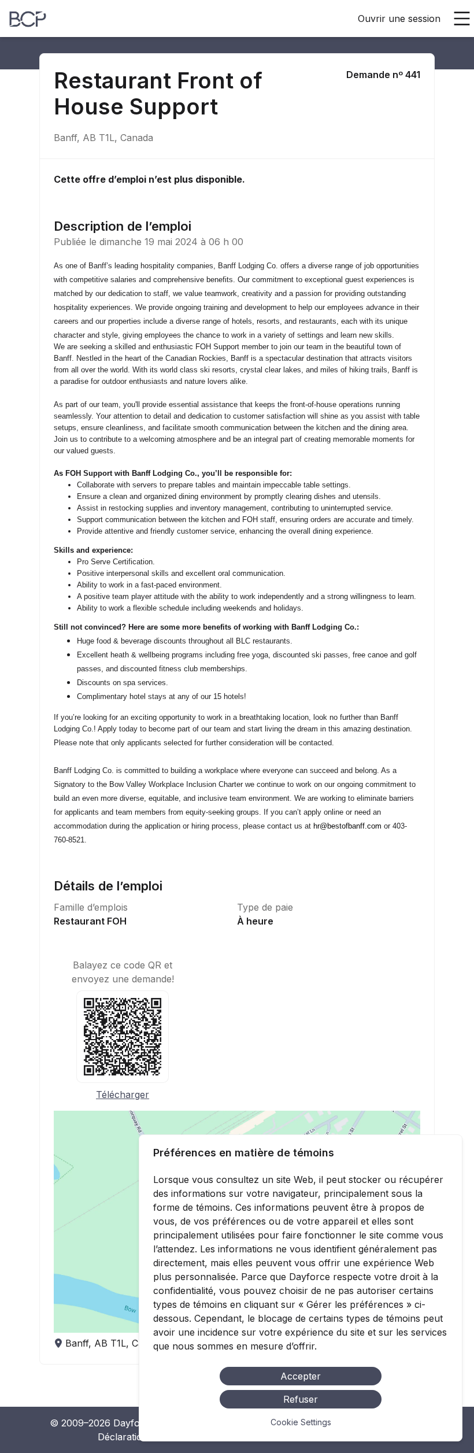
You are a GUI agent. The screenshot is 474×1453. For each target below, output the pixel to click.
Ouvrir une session (399, 18)
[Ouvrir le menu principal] (462, 18)
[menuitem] (27, 19)
